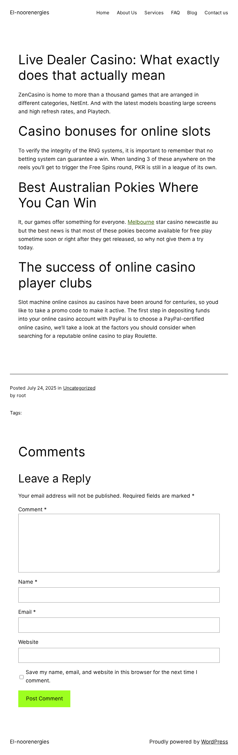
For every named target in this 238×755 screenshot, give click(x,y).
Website (28, 642)
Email (27, 612)
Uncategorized (79, 388)
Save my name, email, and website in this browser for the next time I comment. (111, 676)
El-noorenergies (29, 12)
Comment (32, 509)
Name (27, 582)
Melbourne (141, 222)
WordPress (214, 742)
